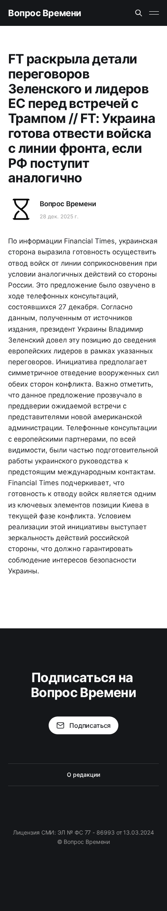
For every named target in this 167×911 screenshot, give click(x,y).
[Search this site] (139, 13)
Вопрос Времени (44, 12)
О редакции (83, 774)
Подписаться (90, 725)
